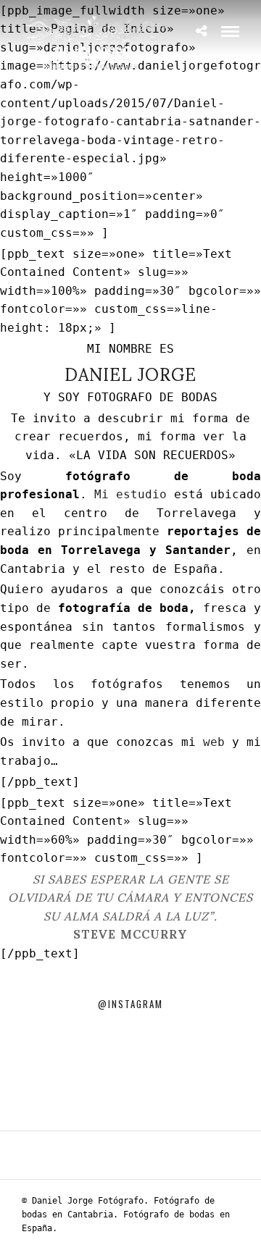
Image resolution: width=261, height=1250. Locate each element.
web (214, 742)
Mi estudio (130, 494)
